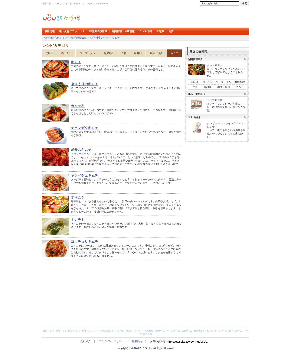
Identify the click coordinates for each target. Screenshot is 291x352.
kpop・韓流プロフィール (87, 331)
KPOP (71, 331)
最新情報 (50, 31)
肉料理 (49, 53)
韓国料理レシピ (99, 37)
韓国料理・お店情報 (123, 31)
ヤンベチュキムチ (84, 175)
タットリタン (214, 65)
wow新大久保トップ (55, 37)
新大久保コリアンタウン (112, 331)
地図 (171, 31)
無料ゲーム (160, 331)
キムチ (116, 37)
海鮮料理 (109, 53)
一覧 (243, 59)
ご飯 (124, 53)
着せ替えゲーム (201, 331)
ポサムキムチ (81, 150)
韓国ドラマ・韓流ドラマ (54, 331)
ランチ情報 (145, 31)
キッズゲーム (173, 331)
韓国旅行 (148, 331)
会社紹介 (86, 341)
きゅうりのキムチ (84, 84)
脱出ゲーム (187, 331)
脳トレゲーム (235, 331)
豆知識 (160, 31)
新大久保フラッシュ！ (72, 31)
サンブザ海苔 (214, 100)
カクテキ (78, 106)
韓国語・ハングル (134, 331)
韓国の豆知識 (78, 37)
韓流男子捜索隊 (98, 31)
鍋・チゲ (66, 53)
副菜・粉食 (156, 53)
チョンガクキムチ (84, 128)
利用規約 (137, 341)
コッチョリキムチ (84, 241)
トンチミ (78, 219)
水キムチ (78, 197)
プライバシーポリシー (111, 341)
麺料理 (138, 53)
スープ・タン (87, 53)
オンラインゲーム (219, 331)
